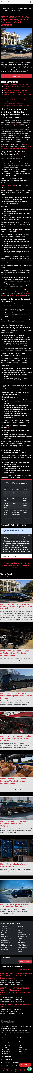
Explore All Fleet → (25, 961)
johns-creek (6, 938)
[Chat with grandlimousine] (29, 1069)
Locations (22, 1044)
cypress (4, 932)
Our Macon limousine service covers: (14, 103)
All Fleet (6, 1053)
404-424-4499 (8, 1059)
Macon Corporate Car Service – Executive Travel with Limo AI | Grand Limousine (14, 781)
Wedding (6, 1042)
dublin (3, 934)
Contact (21, 1053)
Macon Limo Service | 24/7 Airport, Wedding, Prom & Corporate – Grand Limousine (15, 20)
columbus (21, 930)
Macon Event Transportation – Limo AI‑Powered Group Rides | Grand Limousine (15, 738)
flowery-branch (23, 934)
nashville (21, 942)
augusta (4, 927)
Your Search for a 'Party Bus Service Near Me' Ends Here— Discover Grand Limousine (16, 976)
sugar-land (5, 949)
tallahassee (22, 949)
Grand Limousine (15, 124)
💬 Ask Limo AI (25, 1064)
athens (20, 928)
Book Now (16, 76)
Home (5, 1040)
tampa (3, 951)
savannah (4, 948)
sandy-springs (22, 946)
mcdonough (5, 940)
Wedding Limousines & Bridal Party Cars (15, 90)
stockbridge (22, 948)
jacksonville (22, 936)
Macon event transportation (17, 295)
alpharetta (5, 928)
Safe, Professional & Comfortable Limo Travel (16, 105)
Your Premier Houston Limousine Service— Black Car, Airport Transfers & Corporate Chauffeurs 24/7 (15, 991)
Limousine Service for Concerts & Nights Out (16, 92)
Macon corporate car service (9, 262)
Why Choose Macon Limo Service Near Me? (16, 84)
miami (19, 940)
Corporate (6, 1047)
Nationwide (7, 1045)
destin (19, 932)
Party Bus (6, 1049)
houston (4, 936)
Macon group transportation (18, 148)
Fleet (20, 1045)
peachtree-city (7, 946)
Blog (20, 1047)
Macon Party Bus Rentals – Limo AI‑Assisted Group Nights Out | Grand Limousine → (16, 565)
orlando (20, 944)
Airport (5, 1044)
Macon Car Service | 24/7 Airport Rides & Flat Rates (14, 865)
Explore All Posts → (25, 969)
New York (4, 944)
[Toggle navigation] (30, 2)
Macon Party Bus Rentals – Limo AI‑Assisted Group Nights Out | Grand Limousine (14, 653)
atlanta (4, 930)
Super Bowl (7, 1051)
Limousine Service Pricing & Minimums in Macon (17, 98)
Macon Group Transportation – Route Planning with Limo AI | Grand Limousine (16, 695)
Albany (20, 927)
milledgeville (6, 942)
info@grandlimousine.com (11, 1062)
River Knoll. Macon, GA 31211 (12, 1065)
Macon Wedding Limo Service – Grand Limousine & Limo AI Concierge (14, 823)
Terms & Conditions (24, 1049)
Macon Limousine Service (8, 185)
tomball (20, 951)
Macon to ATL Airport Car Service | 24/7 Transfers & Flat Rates (15, 906)
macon (19, 938)
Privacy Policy (23, 1051)
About (20, 1042)
